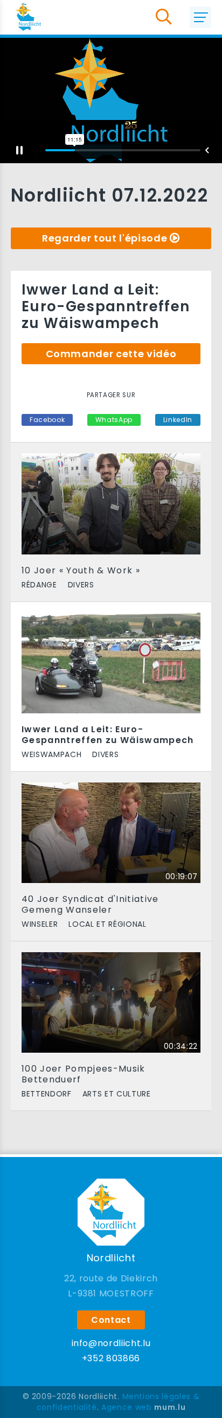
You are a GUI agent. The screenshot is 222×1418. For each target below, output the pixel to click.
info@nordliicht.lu (111, 1343)
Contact (111, 1320)
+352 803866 (111, 1358)
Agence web (126, 1407)
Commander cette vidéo (111, 353)
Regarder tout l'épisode (104, 238)
